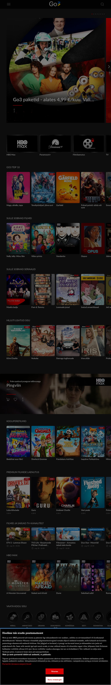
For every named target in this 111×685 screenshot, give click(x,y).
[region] (55, 656)
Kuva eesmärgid (54, 680)
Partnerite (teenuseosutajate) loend (16, 664)
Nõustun (54, 671)
